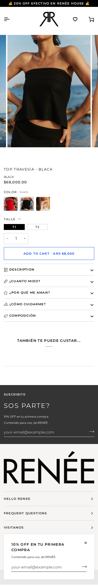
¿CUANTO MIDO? (24, 281)
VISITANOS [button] (14, 527)
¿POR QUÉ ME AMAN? (29, 292)
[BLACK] (28, 205)
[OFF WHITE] (43, 205)
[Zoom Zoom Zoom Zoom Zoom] (49, 97)
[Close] (87, 542)
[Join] (83, 566)
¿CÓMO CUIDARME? (27, 304)
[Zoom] (53, 86)
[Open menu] (11, 19)
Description (21, 269)
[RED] (12, 205)
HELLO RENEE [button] (17, 499)
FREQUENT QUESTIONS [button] (25, 513)
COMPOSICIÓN (22, 315)
